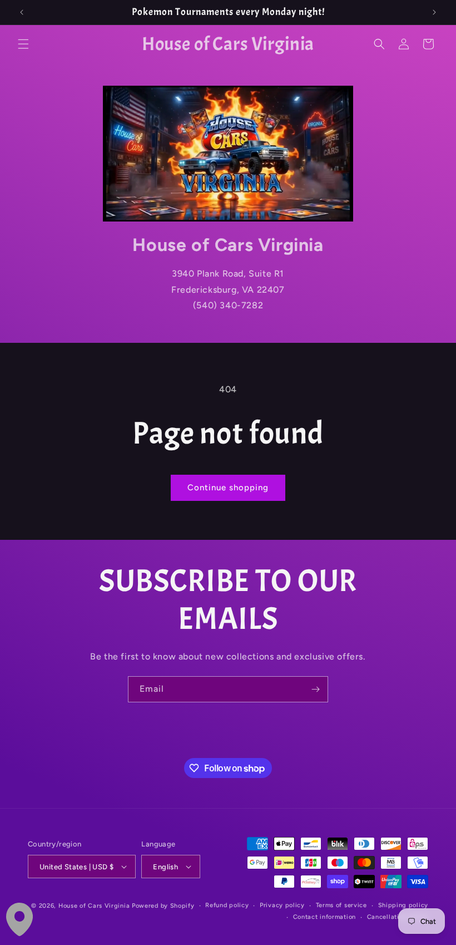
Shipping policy (403, 905)
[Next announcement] (434, 12)
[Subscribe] (315, 689)
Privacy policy (282, 905)
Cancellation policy (397, 917)
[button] (23, 44)
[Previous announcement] (21, 12)
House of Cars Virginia (94, 905)
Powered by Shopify (163, 905)
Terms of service (341, 905)
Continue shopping (228, 488)
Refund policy (227, 905)
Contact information (324, 917)
